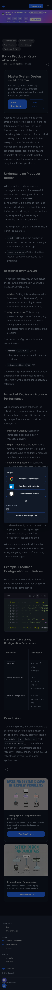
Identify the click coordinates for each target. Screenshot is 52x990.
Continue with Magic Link (26, 515)
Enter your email (11, 505)
